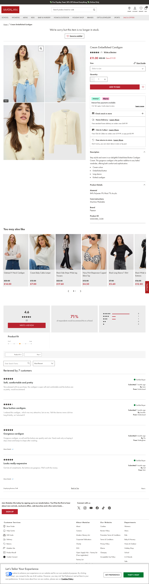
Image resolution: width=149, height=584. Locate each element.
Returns (9, 544)
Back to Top (75, 488)
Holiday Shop (129, 548)
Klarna (102, 548)
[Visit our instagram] (85, 508)
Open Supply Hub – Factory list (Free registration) (86, 553)
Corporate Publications (83, 539)
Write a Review (110, 52)
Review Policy (105, 531)
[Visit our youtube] (91, 508)
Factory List (79, 559)
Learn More (114, 120)
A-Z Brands (128, 557)
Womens (127, 526)
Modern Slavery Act (83, 535)
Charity (78, 544)
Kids (125, 535)
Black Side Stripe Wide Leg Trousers (67, 274)
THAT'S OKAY (133, 575)
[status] (99, 79)
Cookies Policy (67, 579)
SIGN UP (10, 511)
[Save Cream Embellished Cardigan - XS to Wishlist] (68, 36)
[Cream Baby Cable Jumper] (42, 252)
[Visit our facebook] (97, 508)
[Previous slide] (68, 291)
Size (91, 63)
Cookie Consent (12, 557)
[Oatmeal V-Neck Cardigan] (15, 252)
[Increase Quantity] (105, 79)
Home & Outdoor (130, 544)
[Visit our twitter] (79, 508)
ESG (77, 548)
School (126, 552)
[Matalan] (10, 9)
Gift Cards (10, 535)
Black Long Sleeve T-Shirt (118, 273)
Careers (79, 531)
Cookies (103, 526)
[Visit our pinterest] (109, 508)
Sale (125, 561)
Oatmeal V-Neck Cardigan (14, 273)
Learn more (139, 106)
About (78, 526)
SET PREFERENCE (112, 575)
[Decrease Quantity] (92, 79)
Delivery (9, 539)
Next (143, 488)
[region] (74, 574)
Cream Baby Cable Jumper (40, 273)
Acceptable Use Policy (107, 557)
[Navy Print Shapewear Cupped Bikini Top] (94, 252)
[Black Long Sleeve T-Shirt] (121, 252)
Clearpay (103, 552)
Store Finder (11, 526)
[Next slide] (80, 291)
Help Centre (11, 531)
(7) (101, 52)
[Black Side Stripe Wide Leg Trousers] (68, 252)
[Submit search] (94, 9)
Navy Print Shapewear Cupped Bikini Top (94, 274)
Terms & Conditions (106, 539)
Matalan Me (11, 548)
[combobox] (118, 68)
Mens (126, 531)
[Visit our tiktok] (103, 508)
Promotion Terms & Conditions (110, 535)
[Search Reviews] (29, 363)
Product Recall (11, 552)
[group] (7, 282)
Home (5, 24)
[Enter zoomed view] (40, 48)
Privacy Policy (104, 544)
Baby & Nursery (129, 539)
